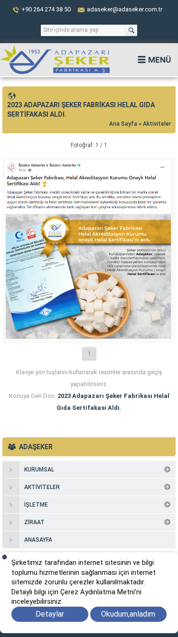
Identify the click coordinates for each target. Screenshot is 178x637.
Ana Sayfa (124, 123)
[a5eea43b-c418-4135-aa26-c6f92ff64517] (89, 336)
